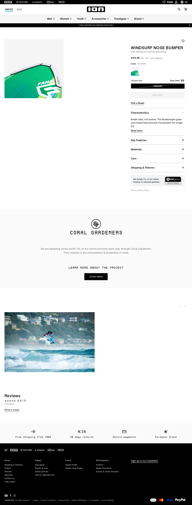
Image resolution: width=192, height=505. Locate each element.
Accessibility (94, 500)
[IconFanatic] (37, 2)
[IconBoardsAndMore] (6, 450)
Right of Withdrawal (79, 500)
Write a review (11, 409)
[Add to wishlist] (183, 41)
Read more (136, 130)
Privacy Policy (63, 500)
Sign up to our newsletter (144, 460)
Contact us (9, 478)
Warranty (8, 474)
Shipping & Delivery (13, 464)
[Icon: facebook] (10, 495)
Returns (8, 471)
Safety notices (41, 471)
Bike (19, 9)
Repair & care (41, 468)
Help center (9, 481)
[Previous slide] (179, 306)
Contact (99, 464)
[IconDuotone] (22, 2)
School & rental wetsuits (107, 471)
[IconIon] (8, 2)
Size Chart (175, 80)
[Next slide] (185, 306)
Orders (7, 468)
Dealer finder (71, 464)
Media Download (103, 468)
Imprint (35, 500)
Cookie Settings (107, 500)
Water (9, 9)
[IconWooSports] (61, 2)
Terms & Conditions (48, 500)
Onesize (157, 86)
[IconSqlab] (50, 2)
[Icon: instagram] (14, 495)
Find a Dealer (137, 103)
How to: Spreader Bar (45, 474)
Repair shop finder (73, 468)
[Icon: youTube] (6, 495)
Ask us (7, 460)
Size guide (40, 464)
